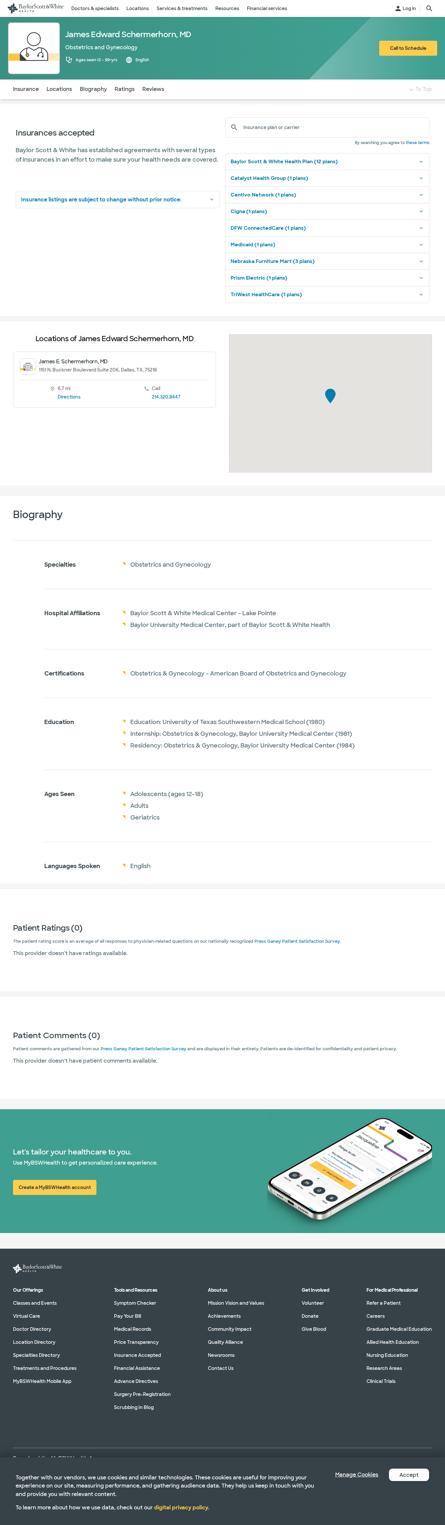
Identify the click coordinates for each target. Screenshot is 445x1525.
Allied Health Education (392, 1342)
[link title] (36, 8)
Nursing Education (387, 1355)
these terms (417, 142)
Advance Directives (136, 1381)
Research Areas (384, 1368)
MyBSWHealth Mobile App (42, 1381)
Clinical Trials (380, 1381)
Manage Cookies (356, 1474)
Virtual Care (26, 1316)
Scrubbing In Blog (134, 1407)
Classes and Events (35, 1303)
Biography (93, 89)
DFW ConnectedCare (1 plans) (268, 228)
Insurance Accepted (137, 1355)
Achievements (224, 1316)
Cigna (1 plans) (249, 211)
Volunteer (313, 1303)
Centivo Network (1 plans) (263, 195)
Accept (409, 1475)
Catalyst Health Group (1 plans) (269, 178)
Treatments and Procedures (45, 1368)
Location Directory (34, 1342)
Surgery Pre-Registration (142, 1394)
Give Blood (314, 1329)
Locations (59, 89)
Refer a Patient (383, 1303)
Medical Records (132, 1329)
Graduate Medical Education (399, 1329)
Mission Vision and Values (236, 1303)
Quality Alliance (225, 1342)
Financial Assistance (137, 1368)
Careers (375, 1316)
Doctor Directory (32, 1329)
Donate (310, 1316)
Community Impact (229, 1329)
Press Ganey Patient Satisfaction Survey (297, 941)
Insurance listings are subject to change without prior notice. (101, 199)
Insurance (26, 89)
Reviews (153, 89)
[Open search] (429, 8)
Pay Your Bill (127, 1316)
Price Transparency (136, 1342)
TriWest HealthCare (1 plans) (266, 295)
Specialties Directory (36, 1355)
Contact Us (221, 1368)
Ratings (125, 89)
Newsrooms (221, 1355)
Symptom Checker (135, 1303)
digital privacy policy (181, 1507)
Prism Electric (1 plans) (259, 278)
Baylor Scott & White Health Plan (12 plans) (284, 162)
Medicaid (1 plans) (253, 245)
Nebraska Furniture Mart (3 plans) (273, 261)
